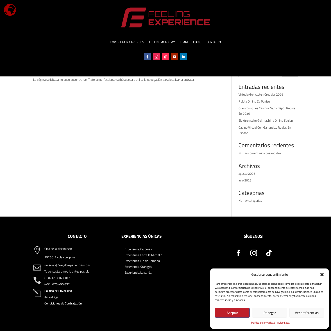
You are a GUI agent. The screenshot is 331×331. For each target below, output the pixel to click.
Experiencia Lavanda (138, 272)
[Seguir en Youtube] (174, 56)
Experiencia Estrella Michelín (143, 255)
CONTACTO (213, 42)
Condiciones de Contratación (63, 303)
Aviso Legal (283, 322)
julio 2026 (245, 180)
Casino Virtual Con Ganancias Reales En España (264, 130)
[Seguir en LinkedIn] (183, 56)
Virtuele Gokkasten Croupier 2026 (260, 94)
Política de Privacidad (58, 291)
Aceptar (232, 312)
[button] (322, 274)
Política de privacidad (263, 322)
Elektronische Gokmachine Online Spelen (265, 120)
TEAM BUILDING (191, 42)
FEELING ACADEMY (162, 42)
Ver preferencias (307, 312)
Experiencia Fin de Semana (142, 261)
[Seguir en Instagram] (156, 56)
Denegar (269, 312)
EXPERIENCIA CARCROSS (127, 42)
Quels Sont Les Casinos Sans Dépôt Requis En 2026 (266, 110)
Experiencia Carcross (138, 249)
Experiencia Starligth (138, 267)
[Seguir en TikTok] (165, 56)
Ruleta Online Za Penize (254, 101)
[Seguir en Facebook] (147, 56)
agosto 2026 (246, 174)
